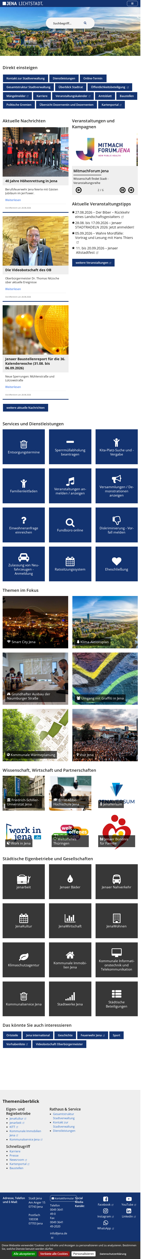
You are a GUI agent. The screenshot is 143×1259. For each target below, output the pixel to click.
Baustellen (127, 96)
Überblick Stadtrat (71, 87)
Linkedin (127, 1216)
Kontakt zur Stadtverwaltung (25, 78)
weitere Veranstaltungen (90, 263)
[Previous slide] (78, 190)
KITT (12, 1127)
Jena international (38, 1035)
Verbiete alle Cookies (54, 1254)
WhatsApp (104, 1228)
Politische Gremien (18, 105)
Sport (116, 1035)
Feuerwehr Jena (89, 1035)
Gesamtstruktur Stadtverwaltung (28, 87)
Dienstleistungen (64, 78)
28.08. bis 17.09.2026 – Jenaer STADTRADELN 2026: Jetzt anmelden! (104, 224)
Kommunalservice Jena (25, 1139)
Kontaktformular (64, 1198)
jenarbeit (15, 1123)
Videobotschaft (59, 1044)
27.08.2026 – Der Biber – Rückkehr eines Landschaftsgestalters (102, 214)
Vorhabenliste (14, 1044)
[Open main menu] (132, 3)
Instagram (104, 1216)
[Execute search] (85, 23)
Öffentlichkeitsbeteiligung (107, 87)
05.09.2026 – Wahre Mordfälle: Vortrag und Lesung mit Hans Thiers (104, 235)
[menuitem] (23, 1124)
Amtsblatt (105, 96)
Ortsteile (12, 1035)
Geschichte (65, 1035)
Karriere (42, 96)
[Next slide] (131, 190)
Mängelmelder (14, 96)
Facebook (104, 1204)
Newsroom (17, 1160)
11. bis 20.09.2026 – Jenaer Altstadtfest (97, 250)
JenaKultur (16, 1118)
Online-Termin (93, 78)
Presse (14, 1155)
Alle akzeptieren (24, 1254)
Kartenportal (108, 105)
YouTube (127, 1204)
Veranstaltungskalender (69, 96)
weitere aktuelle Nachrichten (25, 408)
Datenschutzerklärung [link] (113, 1254)
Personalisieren (83, 1254)
